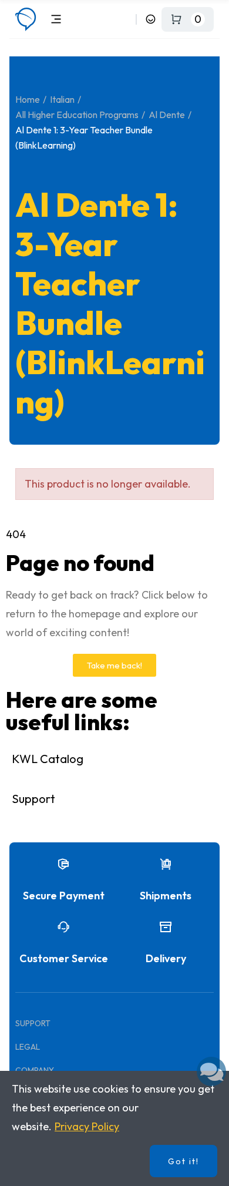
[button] (114, 665)
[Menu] (56, 19)
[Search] (125, 19)
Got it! (183, 1161)
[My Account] (151, 19)
